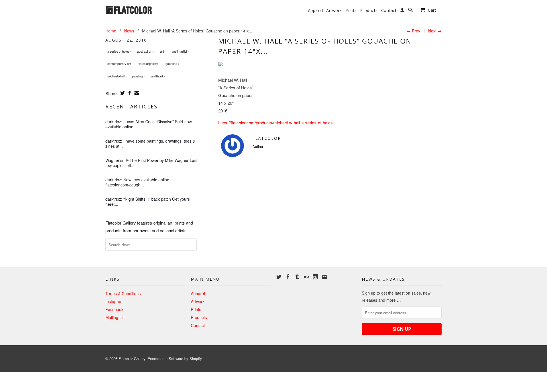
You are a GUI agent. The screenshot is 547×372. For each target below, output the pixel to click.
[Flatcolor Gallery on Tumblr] (297, 276)
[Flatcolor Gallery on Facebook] (288, 276)
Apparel (315, 10)
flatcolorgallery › (149, 63)
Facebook (114, 309)
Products (369, 10)
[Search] (410, 11)
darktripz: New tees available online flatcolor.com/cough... (137, 182)
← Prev (413, 31)
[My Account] (402, 11)
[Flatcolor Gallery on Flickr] (306, 276)
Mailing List (115, 317)
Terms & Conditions (123, 293)
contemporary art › (120, 63)
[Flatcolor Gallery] (145, 9)
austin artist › (180, 51)
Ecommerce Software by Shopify (175, 358)
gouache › (172, 63)
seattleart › (157, 76)
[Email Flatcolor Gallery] (324, 276)
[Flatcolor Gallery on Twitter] (278, 276)
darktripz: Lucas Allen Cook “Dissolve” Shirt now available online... (148, 124)
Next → (435, 31)
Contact (389, 10)
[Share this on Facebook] (129, 93)
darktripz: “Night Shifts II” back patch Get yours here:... (147, 201)
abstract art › (145, 51)
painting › (138, 76)
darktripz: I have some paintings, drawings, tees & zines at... (150, 143)
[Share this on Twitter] (122, 93)
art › (163, 51)
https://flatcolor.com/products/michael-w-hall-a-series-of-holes (275, 123)
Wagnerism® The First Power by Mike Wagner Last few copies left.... (151, 163)
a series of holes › (119, 51)
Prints (351, 10)
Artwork (334, 10)
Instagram (114, 301)
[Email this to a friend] (136, 93)
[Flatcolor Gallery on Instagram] (315, 276)
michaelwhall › (116, 76)
